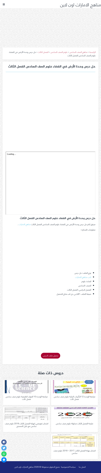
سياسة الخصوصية (68, 467)
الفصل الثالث (43, 52)
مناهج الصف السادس (78, 52)
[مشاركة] (4, 442)
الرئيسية (92, 52)
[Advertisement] (50, 26)
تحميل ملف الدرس (50, 355)
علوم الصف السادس (58, 52)
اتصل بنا (82, 467)
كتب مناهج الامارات (83, 277)
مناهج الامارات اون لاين (80, 4)
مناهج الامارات (25, 224)
